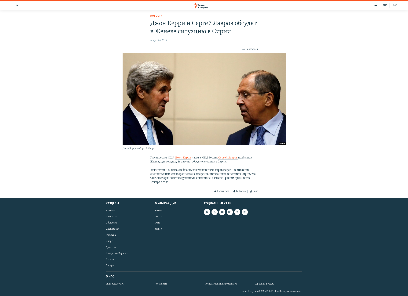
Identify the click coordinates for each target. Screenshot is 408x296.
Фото (157, 223)
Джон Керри (183, 157)
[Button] (250, 49)
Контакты (161, 284)
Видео (158, 211)
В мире (110, 265)
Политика (111, 217)
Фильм (158, 217)
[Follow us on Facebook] (207, 212)
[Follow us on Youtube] (222, 212)
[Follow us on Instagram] (230, 212)
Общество (111, 223)
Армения (111, 247)
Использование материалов (221, 284)
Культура (111, 235)
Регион (110, 259)
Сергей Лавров (228, 157)
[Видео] (376, 5)
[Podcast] (245, 212)
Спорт (109, 241)
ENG (385, 5)
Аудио (158, 229)
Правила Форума (264, 284)
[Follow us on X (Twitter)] (214, 212)
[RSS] (237, 212)
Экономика (112, 229)
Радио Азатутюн (115, 284)
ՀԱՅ (394, 5)
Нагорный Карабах (117, 253)
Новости (156, 16)
